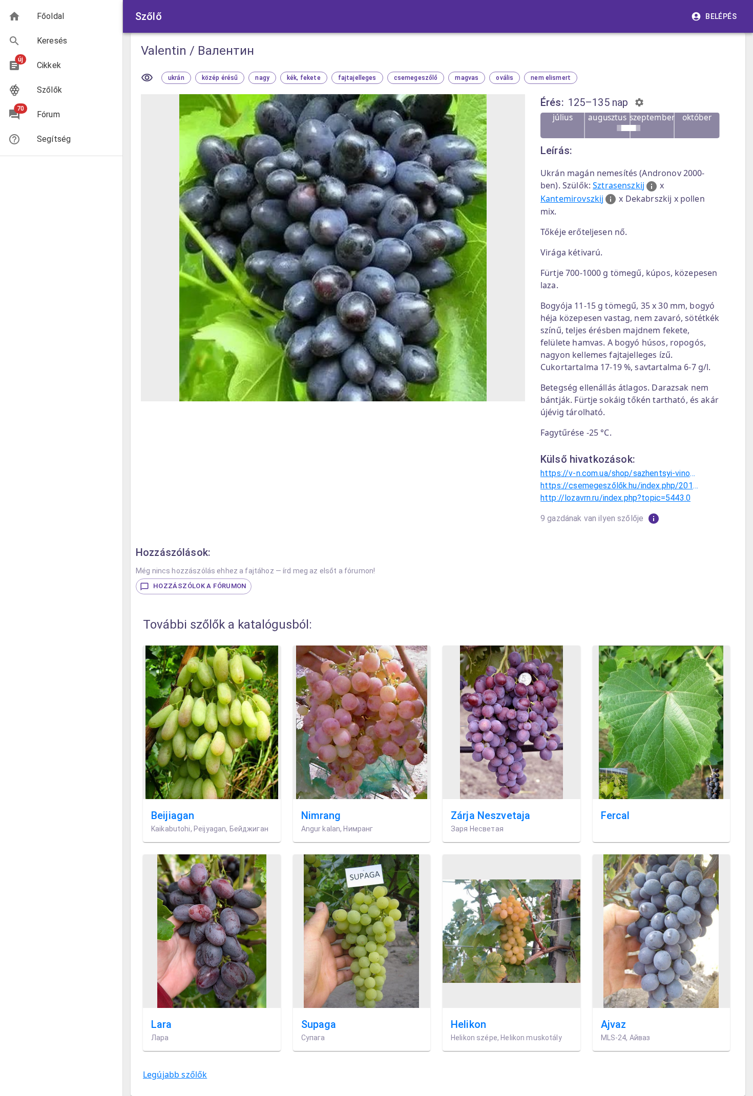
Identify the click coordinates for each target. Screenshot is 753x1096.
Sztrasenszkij (618, 185)
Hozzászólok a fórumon (199, 586)
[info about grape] (651, 186)
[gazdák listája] (653, 518)
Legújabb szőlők (175, 1074)
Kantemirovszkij (571, 198)
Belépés (721, 16)
